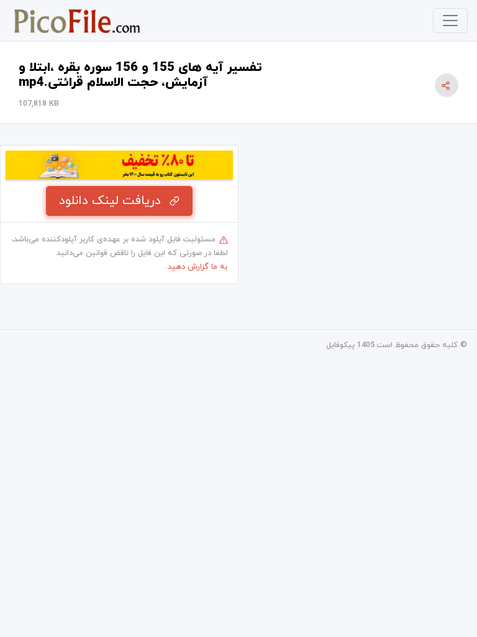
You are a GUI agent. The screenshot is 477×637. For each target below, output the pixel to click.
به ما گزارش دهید (197, 266)
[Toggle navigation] (450, 20)
